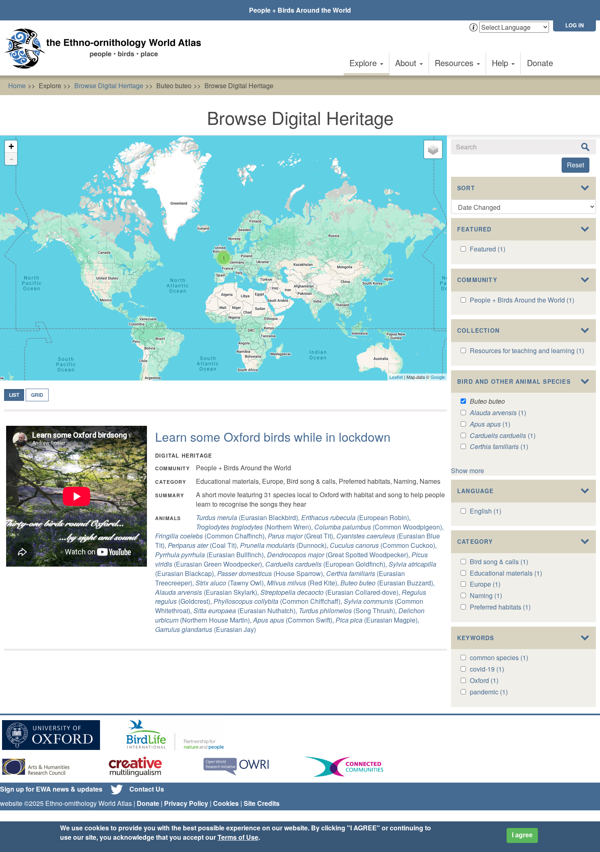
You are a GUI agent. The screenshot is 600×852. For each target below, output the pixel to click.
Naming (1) (486, 595)
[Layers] (433, 149)
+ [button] (11, 146)
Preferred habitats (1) (500, 607)
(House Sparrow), (271, 573)
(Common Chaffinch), (211, 536)
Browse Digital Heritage (108, 85)
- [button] (11, 159)
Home (17, 85)
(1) (498, 412)
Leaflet (396, 377)
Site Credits (262, 803)
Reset (575, 164)
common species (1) (499, 657)
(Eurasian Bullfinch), (211, 554)
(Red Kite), (303, 582)
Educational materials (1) (506, 573)
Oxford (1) (484, 680)
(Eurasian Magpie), (377, 620)
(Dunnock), (285, 545)
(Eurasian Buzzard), (387, 582)
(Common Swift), (294, 620)
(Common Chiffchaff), (278, 601)
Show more (467, 470)
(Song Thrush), (348, 610)
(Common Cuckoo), (383, 545)
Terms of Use (238, 837)
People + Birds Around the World (300, 10)
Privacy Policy (186, 803)
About (407, 63)
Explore (364, 63)
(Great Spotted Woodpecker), (339, 554)
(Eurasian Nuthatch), (246, 610)
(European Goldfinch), (327, 564)
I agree (522, 835)
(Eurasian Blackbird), (248, 517)
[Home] (106, 48)
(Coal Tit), (204, 545)
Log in (574, 25)
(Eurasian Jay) (205, 629)
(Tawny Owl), (231, 582)
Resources (455, 63)
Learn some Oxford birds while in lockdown (273, 436)
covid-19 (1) (487, 669)
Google (438, 377)
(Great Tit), (302, 536)
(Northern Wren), (255, 527)
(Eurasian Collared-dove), (331, 592)
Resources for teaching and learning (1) (527, 350)
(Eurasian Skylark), (207, 592)
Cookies (226, 803)
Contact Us (146, 789)
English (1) (485, 511)
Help (501, 63)
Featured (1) (487, 249)
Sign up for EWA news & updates (51, 789)
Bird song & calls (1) (499, 561)
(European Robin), (356, 517)
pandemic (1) (489, 691)
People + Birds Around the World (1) (522, 300)
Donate (540, 63)
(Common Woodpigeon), (379, 527)
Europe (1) (485, 584)
